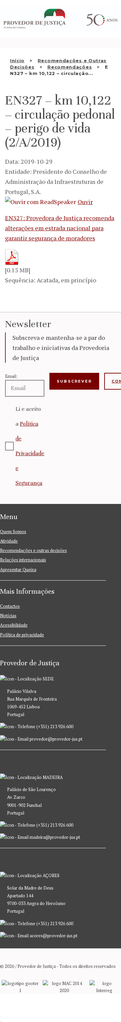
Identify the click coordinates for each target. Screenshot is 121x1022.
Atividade (9, 541)
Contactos (10, 606)
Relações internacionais (23, 560)
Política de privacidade (22, 635)
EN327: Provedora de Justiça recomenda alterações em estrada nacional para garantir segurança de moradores (59, 228)
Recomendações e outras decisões (33, 550)
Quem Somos (13, 531)
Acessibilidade (14, 625)
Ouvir (85, 202)
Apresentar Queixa (18, 569)
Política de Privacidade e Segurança (29, 453)
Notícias (8, 616)
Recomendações (69, 67)
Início (17, 60)
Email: (11, 376)
